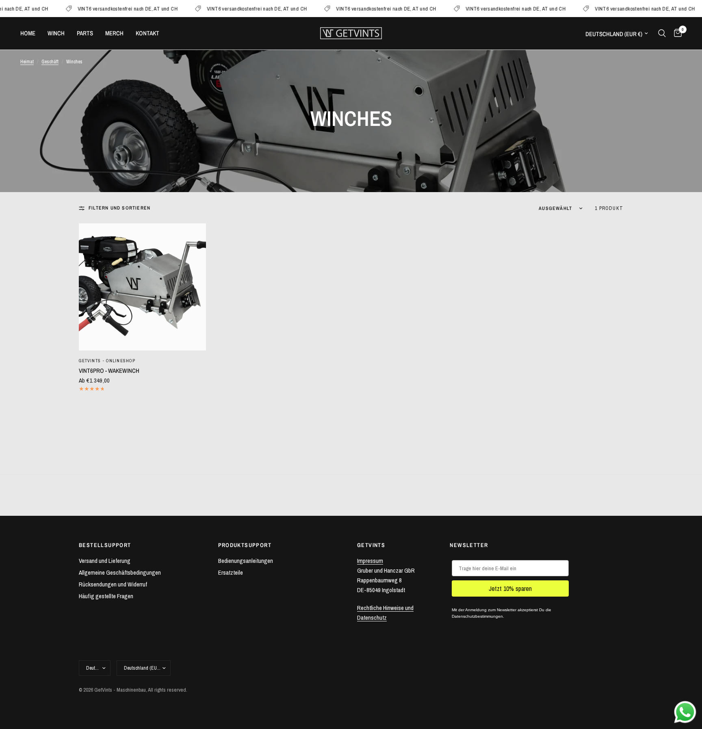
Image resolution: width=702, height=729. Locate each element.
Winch (56, 33)
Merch (114, 33)
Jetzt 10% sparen (510, 588)
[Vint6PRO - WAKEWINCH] (142, 286)
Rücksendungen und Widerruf (113, 584)
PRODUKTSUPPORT (245, 545)
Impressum (370, 560)
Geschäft (49, 61)
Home (27, 33)
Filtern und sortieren (119, 208)
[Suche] (662, 33)
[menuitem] (30, 33)
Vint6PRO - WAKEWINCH (109, 370)
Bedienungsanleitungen (245, 560)
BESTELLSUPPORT (105, 545)
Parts (85, 33)
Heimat (27, 61)
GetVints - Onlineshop (107, 360)
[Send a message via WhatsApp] (685, 712)
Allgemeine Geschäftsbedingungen (120, 572)
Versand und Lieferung (104, 560)
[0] (676, 33)
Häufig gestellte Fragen (106, 596)
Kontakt (147, 33)
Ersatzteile (230, 572)
